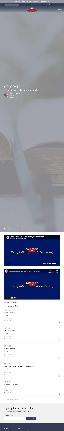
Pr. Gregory (14, 302)
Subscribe (31, 418)
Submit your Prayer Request (28, 4)
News (57, 4)
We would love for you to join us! (32, 1)
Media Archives (40, 4)
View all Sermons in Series (11, 399)
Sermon (13, 229)
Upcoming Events (50, 4)
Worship (6, 229)
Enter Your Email (8, 415)
